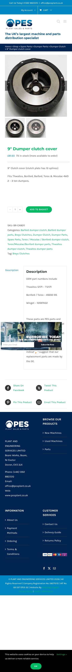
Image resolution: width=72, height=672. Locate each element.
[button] (43, 336)
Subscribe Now (47, 344)
